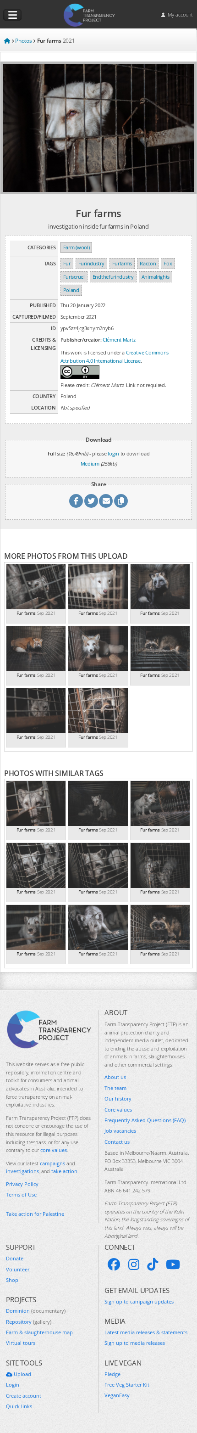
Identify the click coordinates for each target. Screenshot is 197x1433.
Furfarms (122, 263)
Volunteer (17, 1269)
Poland (71, 290)
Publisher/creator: (81, 339)
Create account (23, 1395)
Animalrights (156, 276)
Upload (21, 1374)
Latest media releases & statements (145, 1332)
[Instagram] (133, 1264)
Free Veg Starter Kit (126, 1384)
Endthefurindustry (113, 276)
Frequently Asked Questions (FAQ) (145, 1120)
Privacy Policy (22, 1183)
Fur (67, 263)
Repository (28, 1321)
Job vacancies (120, 1130)
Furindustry (91, 263)
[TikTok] (152, 1264)
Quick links (19, 1406)
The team (115, 1088)
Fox (168, 263)
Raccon (148, 263)
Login (12, 1384)
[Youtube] (173, 1264)
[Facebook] (114, 1264)
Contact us (117, 1141)
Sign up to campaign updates (139, 1301)
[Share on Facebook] (76, 501)
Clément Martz (119, 339)
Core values (118, 1109)
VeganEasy (117, 1395)
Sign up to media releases (134, 1342)
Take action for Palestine (35, 1213)
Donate (14, 1258)
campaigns (52, 1163)
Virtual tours (20, 1342)
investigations (22, 1171)
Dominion (36, 1310)
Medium (90, 463)
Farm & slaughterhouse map (39, 1332)
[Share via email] (106, 501)
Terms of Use (21, 1194)
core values (53, 1149)
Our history (117, 1098)
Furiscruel (74, 276)
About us (115, 1076)
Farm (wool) (76, 247)
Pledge (112, 1374)
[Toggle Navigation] (12, 15)
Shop (12, 1279)
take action (64, 1171)
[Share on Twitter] (91, 501)
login (113, 453)
